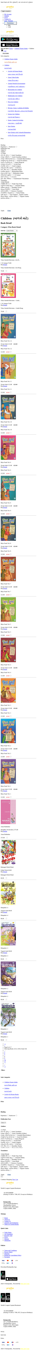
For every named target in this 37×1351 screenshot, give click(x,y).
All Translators (8, 1234)
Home (11, 48)
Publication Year (5, 148)
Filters (3, 1070)
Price (2, 138)
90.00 (10, 910)
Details (5, 264)
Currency (10, 23)
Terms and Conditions (10, 1250)
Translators (4, 180)
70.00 (9, 263)
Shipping (6, 1253)
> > (17, 48)
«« (5, 1044)
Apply (2, 210)
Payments (7, 1257)
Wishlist (6, 16)
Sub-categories (5, 56)
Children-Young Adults (21, 48)
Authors (3, 152)
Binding (3, 145)
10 (5, 1060)
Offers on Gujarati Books (11, 1224)
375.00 (16, 829)
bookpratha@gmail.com (10, 1198)
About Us (7, 1219)
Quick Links (3, 1334)
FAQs (6, 17)
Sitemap (6, 1239)
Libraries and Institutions (11, 1223)
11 (5, 1062)
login (5, 20)
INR (9, 25)
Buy (2, 264)
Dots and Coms (25, 1283)
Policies (2, 1338)
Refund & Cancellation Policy (12, 1255)
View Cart (15, 1179)
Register (10, 20)
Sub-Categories (5, 1077)
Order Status (7, 1232)
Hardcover (12, 147)
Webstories (7, 1240)
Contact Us (7, 19)
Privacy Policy (8, 1252)
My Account (7, 14)
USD (9, 27)
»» (5, 1066)
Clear (9, 210)
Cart (5, 51)
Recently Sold (8, 1235)
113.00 (10, 344)
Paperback (4, 147)
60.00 (9, 870)
